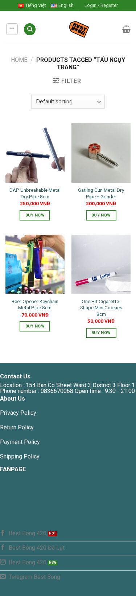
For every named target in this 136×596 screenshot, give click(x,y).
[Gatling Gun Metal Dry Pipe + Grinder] (101, 153)
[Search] (30, 29)
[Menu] (12, 29)
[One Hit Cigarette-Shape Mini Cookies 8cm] (101, 264)
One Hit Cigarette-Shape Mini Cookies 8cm (101, 307)
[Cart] (126, 29)
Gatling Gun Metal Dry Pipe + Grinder (101, 193)
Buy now (35, 215)
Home (19, 59)
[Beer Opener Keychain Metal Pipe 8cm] (35, 264)
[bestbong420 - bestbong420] (79, 29)
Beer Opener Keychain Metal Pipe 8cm (35, 304)
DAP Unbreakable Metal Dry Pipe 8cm (35, 193)
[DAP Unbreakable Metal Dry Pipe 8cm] (35, 153)
